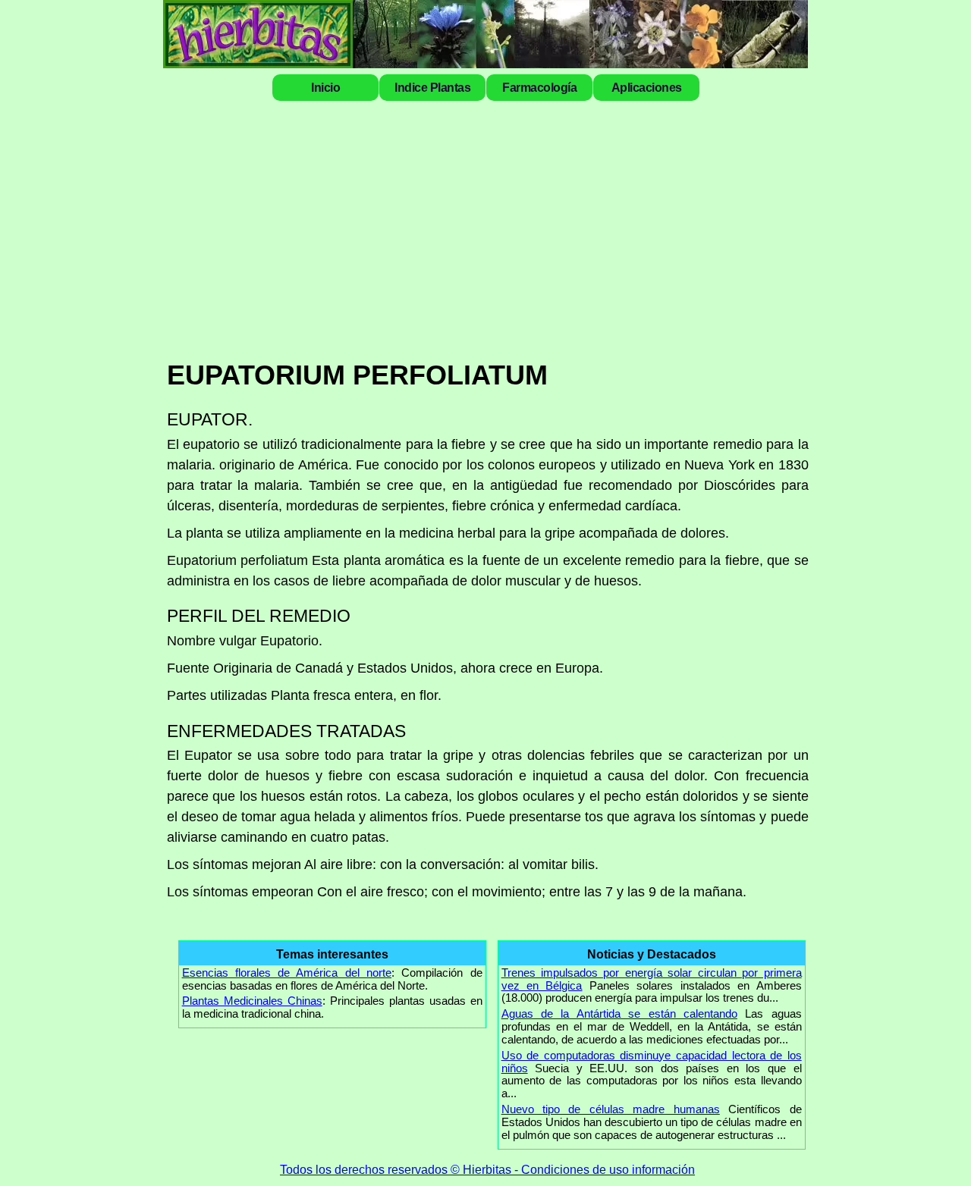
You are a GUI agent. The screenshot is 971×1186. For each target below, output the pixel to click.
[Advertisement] (488, 229)
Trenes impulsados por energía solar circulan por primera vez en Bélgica (651, 979)
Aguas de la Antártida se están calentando (619, 1013)
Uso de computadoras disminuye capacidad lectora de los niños (651, 1062)
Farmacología (539, 87)
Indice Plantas (432, 87)
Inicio (325, 87)
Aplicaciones (646, 87)
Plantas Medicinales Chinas (252, 1000)
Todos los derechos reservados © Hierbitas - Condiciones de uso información (487, 1169)
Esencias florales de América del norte (286, 972)
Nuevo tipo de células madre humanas (610, 1109)
